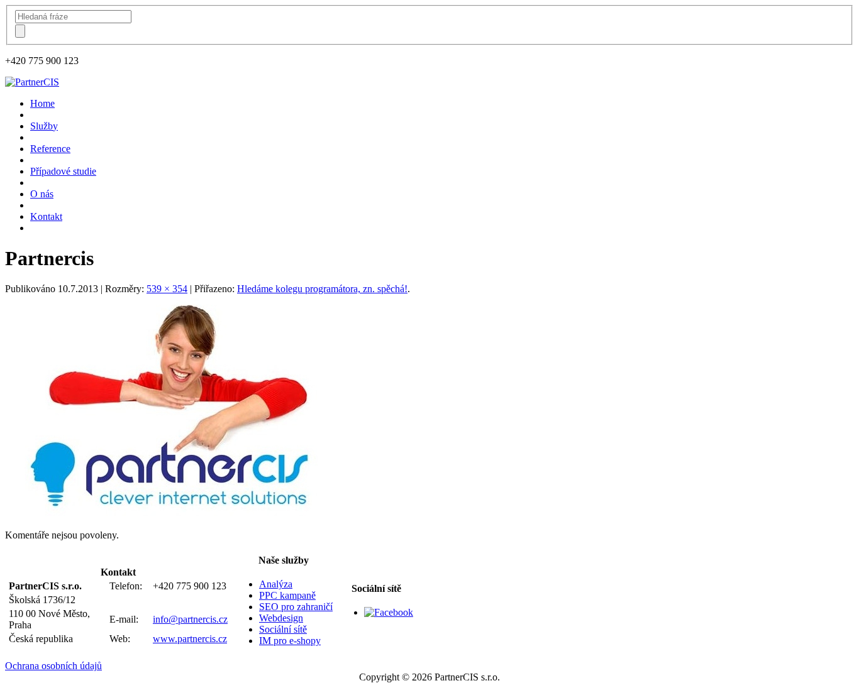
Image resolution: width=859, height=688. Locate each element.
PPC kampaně (287, 595)
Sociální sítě (283, 629)
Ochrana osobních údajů (53, 665)
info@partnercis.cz (190, 619)
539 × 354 (167, 288)
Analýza (275, 584)
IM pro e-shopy (290, 640)
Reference (50, 148)
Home (42, 103)
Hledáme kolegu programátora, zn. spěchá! (322, 288)
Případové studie (63, 171)
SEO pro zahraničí (296, 606)
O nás (41, 193)
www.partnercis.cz (190, 638)
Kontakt (46, 216)
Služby (44, 126)
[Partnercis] (174, 513)
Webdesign (281, 618)
